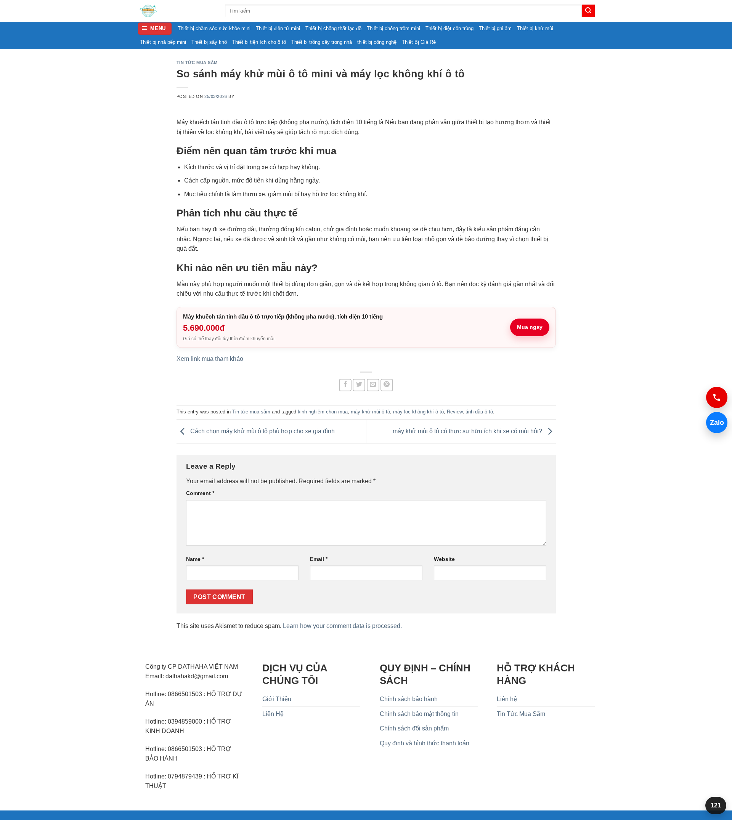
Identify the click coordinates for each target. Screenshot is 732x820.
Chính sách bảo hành (409, 699)
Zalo (715, 422)
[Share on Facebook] (345, 385)
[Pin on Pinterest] (386, 385)
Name (195, 559)
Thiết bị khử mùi (535, 28)
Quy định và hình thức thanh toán (424, 743)
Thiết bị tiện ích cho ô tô (259, 42)
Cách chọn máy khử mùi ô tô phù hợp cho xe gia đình (262, 431)
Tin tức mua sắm (197, 62)
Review (454, 412)
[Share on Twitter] (359, 385)
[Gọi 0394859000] (716, 397)
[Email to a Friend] (373, 385)
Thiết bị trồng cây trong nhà (321, 42)
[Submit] (588, 11)
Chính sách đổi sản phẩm (414, 728)
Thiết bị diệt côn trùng (449, 28)
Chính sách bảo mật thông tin (419, 714)
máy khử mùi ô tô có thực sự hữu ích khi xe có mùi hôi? (468, 431)
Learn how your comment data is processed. (342, 626)
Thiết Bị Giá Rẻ (419, 42)
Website (444, 559)
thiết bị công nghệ (376, 42)
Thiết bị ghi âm (495, 28)
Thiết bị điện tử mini (278, 28)
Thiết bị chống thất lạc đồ (333, 28)
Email (318, 559)
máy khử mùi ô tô (370, 412)
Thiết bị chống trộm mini (393, 28)
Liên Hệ (273, 714)
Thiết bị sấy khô (209, 42)
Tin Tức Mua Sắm (521, 714)
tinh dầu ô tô (479, 412)
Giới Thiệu (276, 699)
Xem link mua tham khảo (210, 359)
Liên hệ (507, 699)
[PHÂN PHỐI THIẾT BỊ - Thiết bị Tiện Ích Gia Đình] (175, 11)
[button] (155, 28)
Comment (200, 493)
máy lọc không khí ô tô (418, 412)
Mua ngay (530, 327)
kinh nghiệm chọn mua (323, 412)
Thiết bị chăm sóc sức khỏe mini (214, 28)
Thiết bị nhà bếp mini (163, 42)
